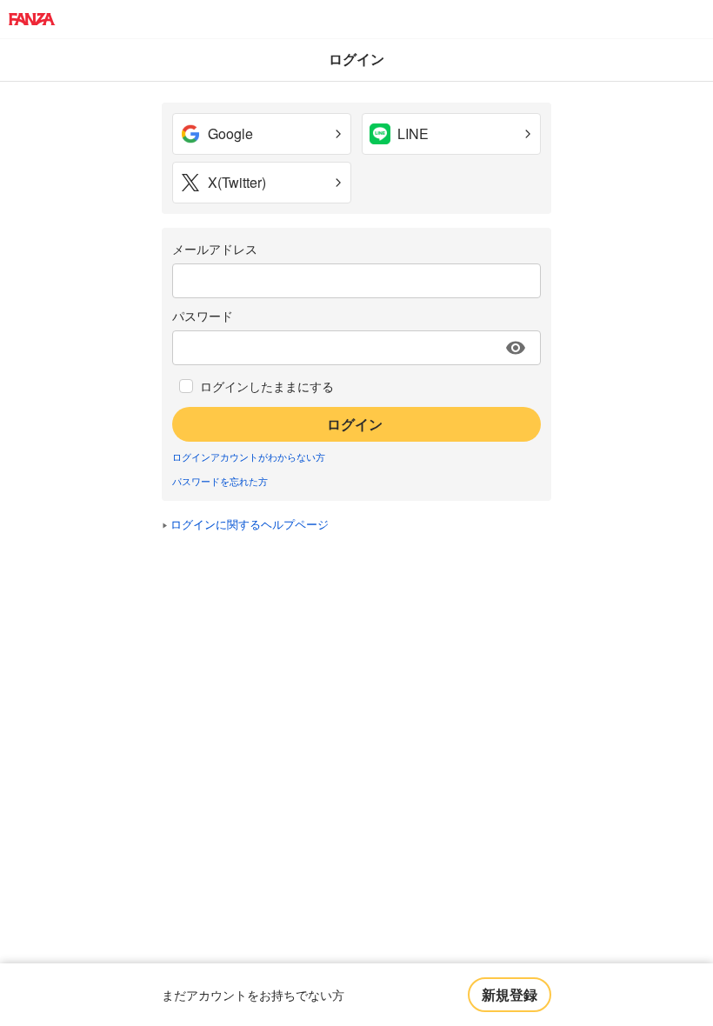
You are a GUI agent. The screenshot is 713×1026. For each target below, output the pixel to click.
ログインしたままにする (267, 386)
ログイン (355, 424)
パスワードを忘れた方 (220, 481)
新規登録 (509, 994)
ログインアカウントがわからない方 (248, 456)
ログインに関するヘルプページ (249, 524)
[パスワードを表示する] (516, 348)
